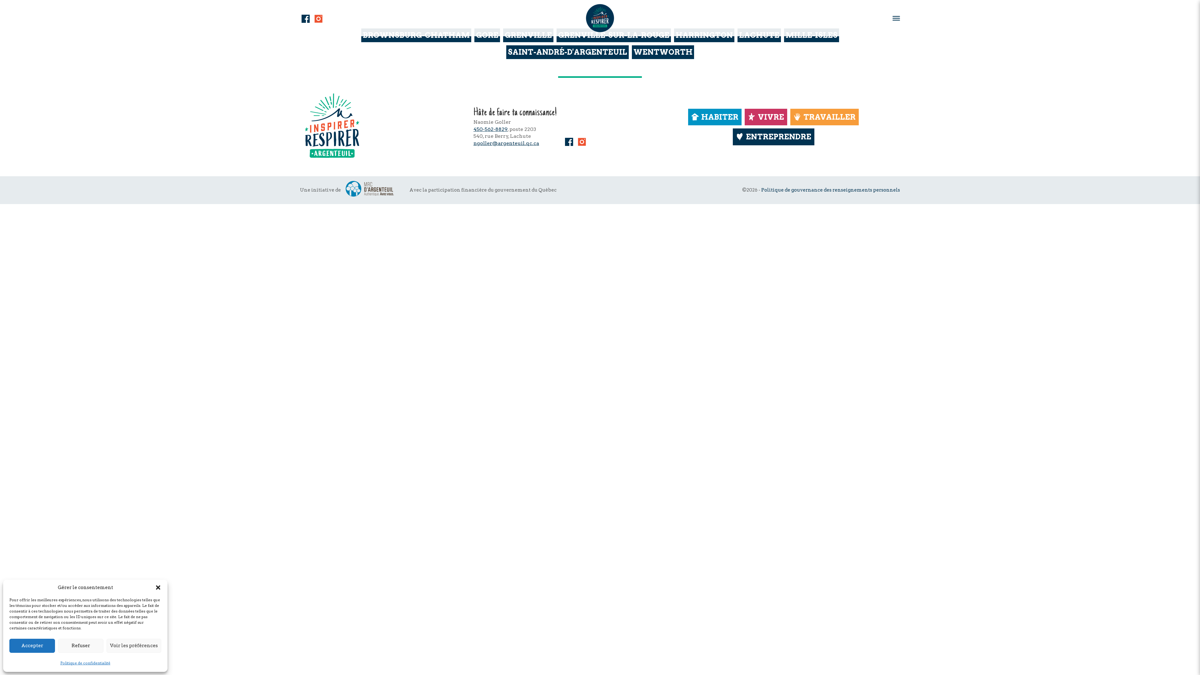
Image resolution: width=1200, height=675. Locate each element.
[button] (158, 587)
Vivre (771, 117)
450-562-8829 (490, 129)
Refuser (81, 645)
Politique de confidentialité (85, 663)
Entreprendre (778, 136)
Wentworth (662, 52)
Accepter (32, 645)
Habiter (719, 117)
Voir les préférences (134, 645)
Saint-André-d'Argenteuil (567, 52)
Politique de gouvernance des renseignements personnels (830, 190)
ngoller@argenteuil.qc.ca (506, 143)
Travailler (829, 117)
